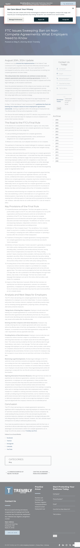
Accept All (65, 19)
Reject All (41, 19)
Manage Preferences (15, 19)
